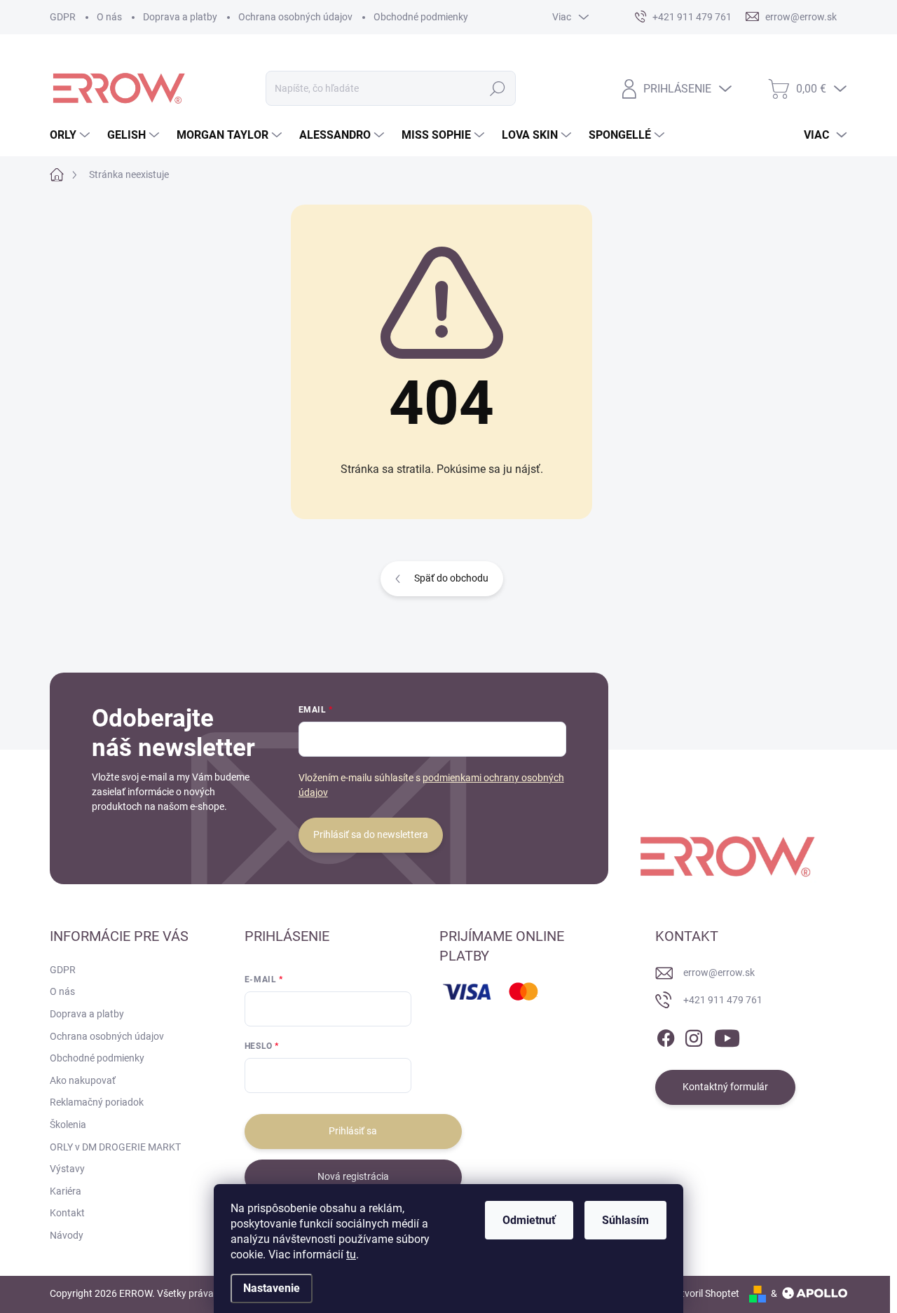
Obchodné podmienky (421, 16)
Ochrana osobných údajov (295, 16)
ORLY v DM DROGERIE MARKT (115, 1147)
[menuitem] (71, 135)
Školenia (68, 1124)
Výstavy (67, 1168)
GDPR (63, 16)
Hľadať (497, 88)
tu (351, 1254)
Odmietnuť (529, 1220)
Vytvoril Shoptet (704, 1293)
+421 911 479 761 (722, 999)
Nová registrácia (353, 1176)
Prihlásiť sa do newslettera (370, 834)
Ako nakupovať (83, 1080)
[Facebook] (665, 1035)
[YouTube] (727, 1035)
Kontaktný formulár (725, 1086)
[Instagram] (693, 1035)
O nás (109, 16)
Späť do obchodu (451, 578)
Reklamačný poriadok (97, 1102)
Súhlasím (625, 1220)
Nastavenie (271, 1288)
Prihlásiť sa (353, 1130)
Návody (66, 1235)
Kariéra (65, 1191)
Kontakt (67, 1212)
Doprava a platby (180, 16)
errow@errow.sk (719, 972)
